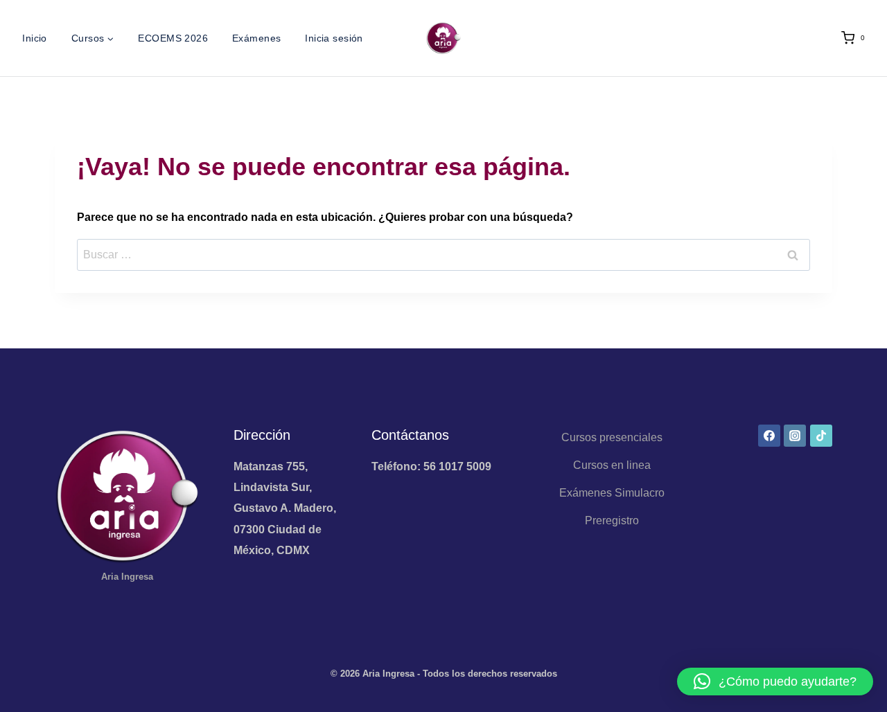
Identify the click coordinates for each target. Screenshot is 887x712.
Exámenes (256, 38)
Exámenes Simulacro (612, 493)
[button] (775, 681)
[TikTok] (821, 436)
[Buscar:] (443, 254)
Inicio (34, 38)
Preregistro (612, 520)
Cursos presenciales (611, 437)
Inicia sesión (333, 38)
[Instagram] (795, 436)
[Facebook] (769, 436)
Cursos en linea (612, 465)
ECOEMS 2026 (173, 38)
